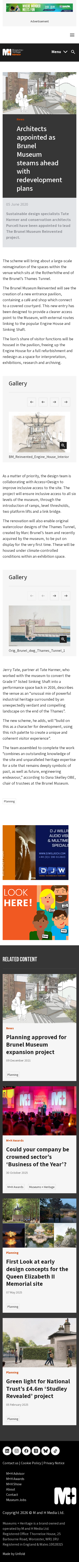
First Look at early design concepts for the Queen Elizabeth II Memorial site (37, 1272)
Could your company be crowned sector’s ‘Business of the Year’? (37, 1156)
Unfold (20, 1553)
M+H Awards (15, 1187)
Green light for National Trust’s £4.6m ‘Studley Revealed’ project (38, 1388)
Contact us (11, 1463)
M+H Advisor (15, 1473)
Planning (9, 801)
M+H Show (14, 1484)
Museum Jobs (16, 1500)
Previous (31, 402)
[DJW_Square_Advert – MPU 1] (35, 852)
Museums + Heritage (41, 1187)
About (10, 1489)
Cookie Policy (31, 1463)
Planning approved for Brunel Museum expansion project (36, 1044)
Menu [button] (56, 51)
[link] (39, 998)
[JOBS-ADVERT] (35, 912)
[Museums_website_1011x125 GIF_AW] (39, 7)
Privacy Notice (54, 1463)
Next (54, 402)
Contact (12, 1494)
